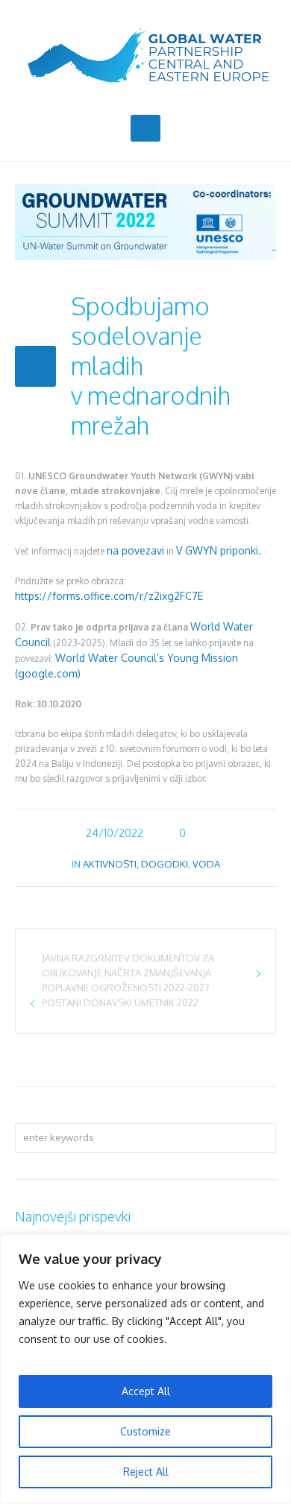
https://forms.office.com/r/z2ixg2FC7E (109, 596)
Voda (206, 864)
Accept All (146, 1391)
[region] (145, 1369)
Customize (145, 1431)
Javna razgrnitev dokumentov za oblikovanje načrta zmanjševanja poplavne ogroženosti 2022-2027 (128, 972)
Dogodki (164, 864)
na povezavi (135, 550)
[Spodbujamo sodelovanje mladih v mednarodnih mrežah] (145, 221)
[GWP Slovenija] (145, 55)
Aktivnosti (110, 864)
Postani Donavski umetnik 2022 (120, 1002)
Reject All (146, 1471)
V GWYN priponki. (218, 550)
